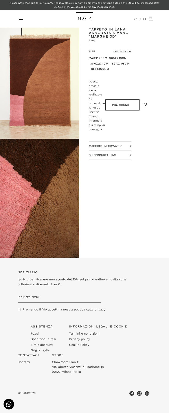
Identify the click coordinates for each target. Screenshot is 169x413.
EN (136, 18)
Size (92, 51)
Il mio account (42, 344)
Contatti (24, 362)
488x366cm (99, 68)
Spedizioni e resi (43, 339)
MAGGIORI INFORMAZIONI (106, 146)
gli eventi (42, 284)
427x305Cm (120, 63)
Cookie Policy (79, 344)
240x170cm (98, 58)
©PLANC (23, 393)
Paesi (35, 333)
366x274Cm (99, 63)
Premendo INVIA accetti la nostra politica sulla (64, 309)
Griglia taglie (40, 350)
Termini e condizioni (84, 333)
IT (145, 18)
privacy (99, 309)
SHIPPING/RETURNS (102, 155)
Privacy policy (79, 339)
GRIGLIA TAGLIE (122, 51)
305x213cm (118, 58)
